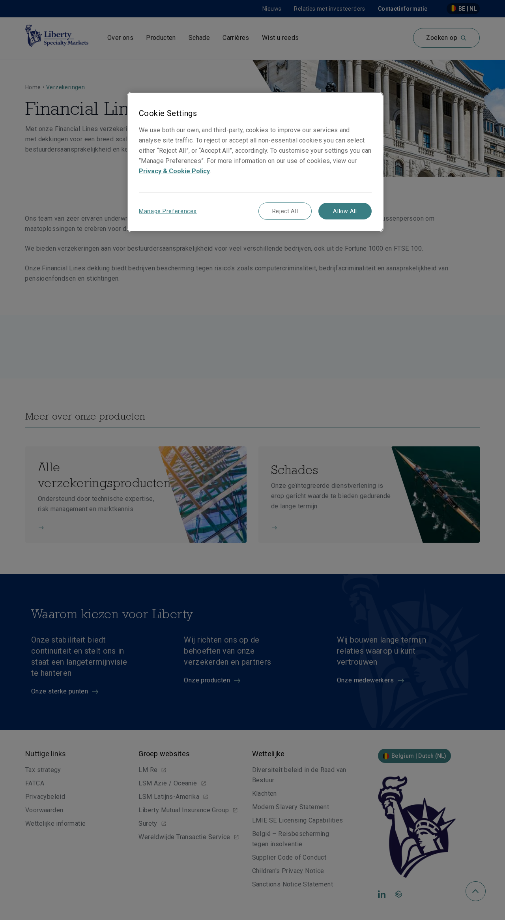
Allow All (345, 211)
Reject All (285, 211)
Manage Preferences (168, 211)
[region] (255, 162)
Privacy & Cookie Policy (174, 171)
